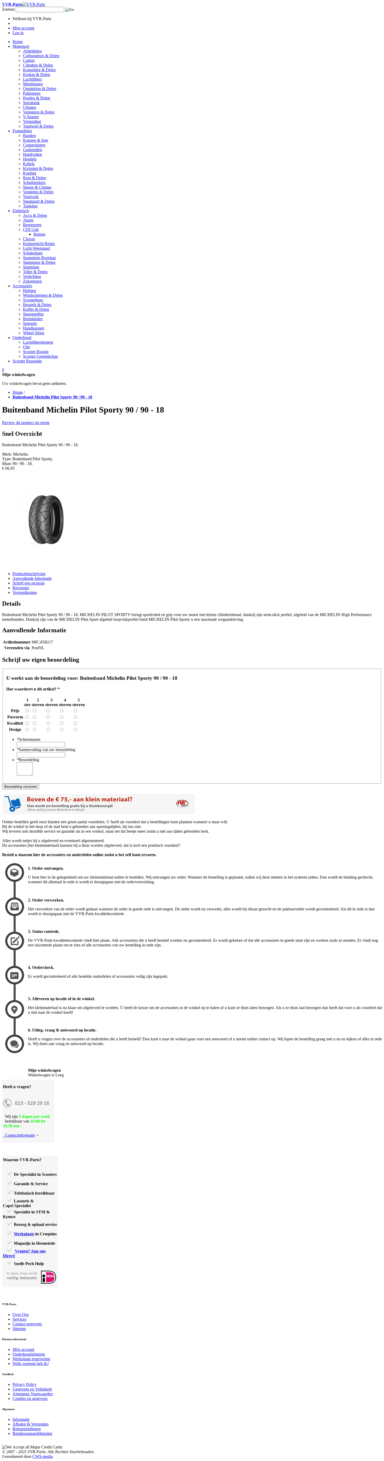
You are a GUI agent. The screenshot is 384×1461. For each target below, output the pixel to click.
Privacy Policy (25, 1384)
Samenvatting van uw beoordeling (46, 749)
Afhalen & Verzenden (31, 1424)
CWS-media (42, 1456)
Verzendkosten (25, 592)
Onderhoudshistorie (29, 1354)
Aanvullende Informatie (32, 578)
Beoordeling (28, 760)
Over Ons (21, 1314)
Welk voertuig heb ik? (31, 1363)
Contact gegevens (27, 1324)
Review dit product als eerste (26, 422)
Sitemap (19, 1328)
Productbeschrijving (29, 573)
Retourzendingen (27, 1429)
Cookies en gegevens (30, 1398)
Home (18, 392)
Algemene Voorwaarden (33, 1394)
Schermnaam (28, 739)
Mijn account (23, 1349)
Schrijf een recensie (29, 583)
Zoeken (8, 9)
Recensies (21, 588)
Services (19, 1319)
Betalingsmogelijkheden (32, 1433)
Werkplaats (24, 1234)
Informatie (21, 1419)
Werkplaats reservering (31, 1359)
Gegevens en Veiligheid (32, 1389)
